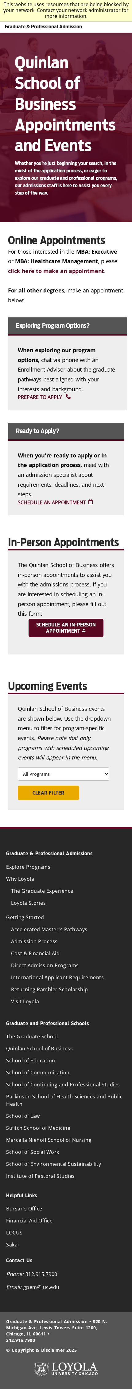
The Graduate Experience (42, 891)
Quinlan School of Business (39, 1048)
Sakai (12, 1244)
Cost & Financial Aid (35, 953)
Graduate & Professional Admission (43, 27)
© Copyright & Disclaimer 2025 (41, 1350)
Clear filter (48, 793)
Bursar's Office (24, 1208)
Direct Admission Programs (45, 965)
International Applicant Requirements (57, 977)
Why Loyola (20, 879)
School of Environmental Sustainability (53, 1164)
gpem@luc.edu (41, 1287)
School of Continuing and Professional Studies (63, 1084)
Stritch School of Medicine (38, 1128)
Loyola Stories (28, 903)
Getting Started (25, 917)
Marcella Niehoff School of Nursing (48, 1140)
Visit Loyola (25, 1001)
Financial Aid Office (29, 1220)
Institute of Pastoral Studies (40, 1176)
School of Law (23, 1116)
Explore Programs (28, 867)
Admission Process (34, 941)
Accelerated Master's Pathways (49, 929)
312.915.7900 (41, 1274)
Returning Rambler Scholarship (49, 989)
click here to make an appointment (56, 271)
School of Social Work (32, 1152)
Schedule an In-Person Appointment (66, 628)
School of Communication (38, 1072)
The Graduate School (32, 1036)
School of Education (30, 1060)
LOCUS (14, 1232)
